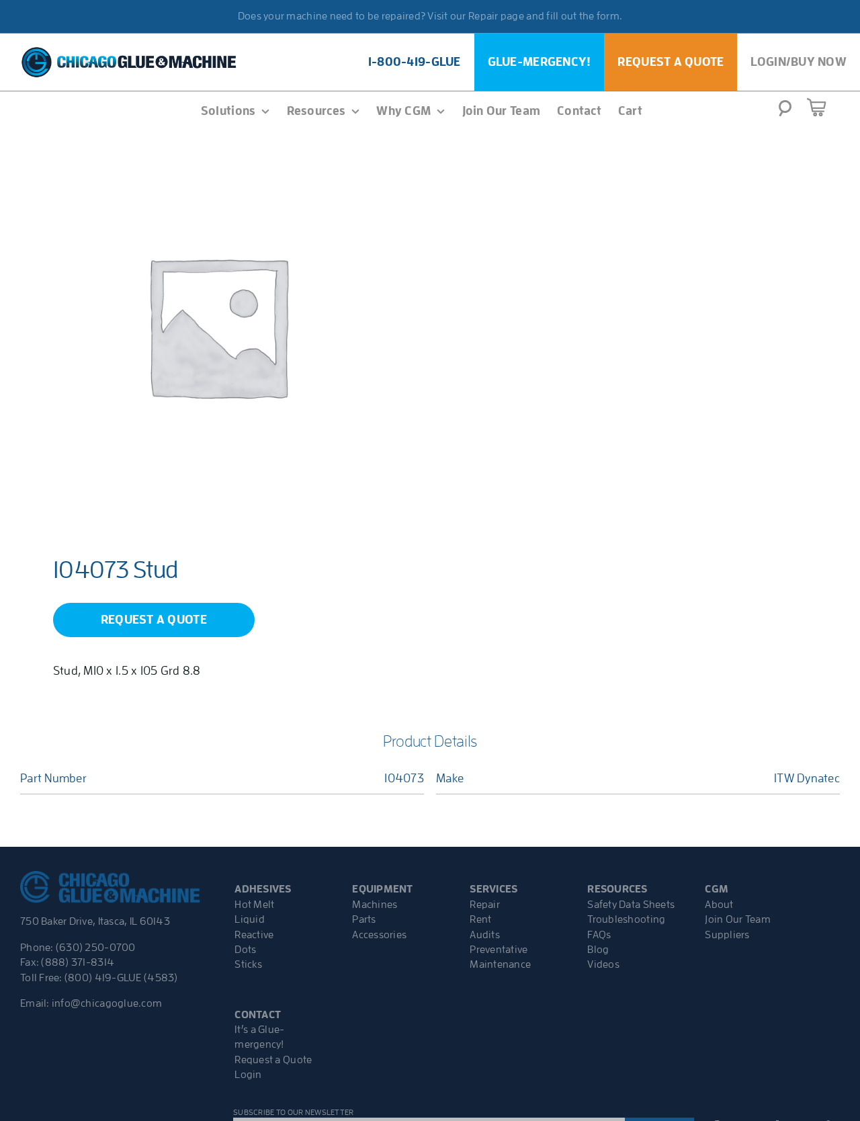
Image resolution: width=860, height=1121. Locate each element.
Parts (364, 919)
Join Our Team (738, 919)
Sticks (248, 964)
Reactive (253, 934)
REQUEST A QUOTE (154, 620)
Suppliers (727, 934)
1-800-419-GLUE (414, 62)
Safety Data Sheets (631, 904)
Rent (480, 919)
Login (247, 1074)
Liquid (249, 919)
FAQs (599, 934)
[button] (785, 112)
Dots (245, 949)
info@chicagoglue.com (107, 1003)
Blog (598, 949)
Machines (374, 904)
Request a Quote (273, 1059)
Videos (603, 964)
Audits (485, 934)
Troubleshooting (626, 919)
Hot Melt (254, 904)
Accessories (379, 934)
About (719, 904)
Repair (485, 904)
